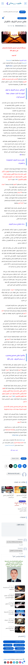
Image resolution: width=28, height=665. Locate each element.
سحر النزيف (9, 66)
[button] (20, 466)
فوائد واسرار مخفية (19, 651)
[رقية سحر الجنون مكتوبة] (20, 605)
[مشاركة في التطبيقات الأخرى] (6, 466)
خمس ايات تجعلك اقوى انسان (9, 621)
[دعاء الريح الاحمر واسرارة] (20, 629)
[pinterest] (8, 662)
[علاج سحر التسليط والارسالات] (20, 613)
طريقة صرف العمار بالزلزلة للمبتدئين (9, 596)
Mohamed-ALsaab (19, 25)
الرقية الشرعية (8, 645)
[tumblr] (5, 662)
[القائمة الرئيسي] (25, 3)
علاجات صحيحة (22, 18)
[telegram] (14, 662)
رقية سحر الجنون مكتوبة (9, 605)
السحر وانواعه (20, 648)
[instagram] (20, 662)
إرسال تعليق (20, 524)
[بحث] (2, 3)
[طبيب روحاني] (14, 3)
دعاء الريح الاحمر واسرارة (10, 629)
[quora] (11, 662)
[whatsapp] (17, 662)
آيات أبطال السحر (19, 641)
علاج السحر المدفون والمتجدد (10, 11)
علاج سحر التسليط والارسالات (9, 613)
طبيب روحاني (6, 659)
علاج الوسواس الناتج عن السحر (8, 496)
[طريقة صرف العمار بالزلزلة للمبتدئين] (20, 597)
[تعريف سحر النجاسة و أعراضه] (20, 588)
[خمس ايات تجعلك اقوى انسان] (20, 621)
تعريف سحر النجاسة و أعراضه (8, 588)
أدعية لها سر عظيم (19, 645)
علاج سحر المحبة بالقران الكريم (22, 510)
